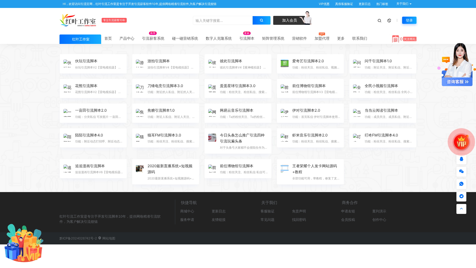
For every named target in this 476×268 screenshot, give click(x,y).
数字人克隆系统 (219, 38)
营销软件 (299, 38)
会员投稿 (348, 219)
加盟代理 (322, 38)
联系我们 (359, 38)
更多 (341, 38)
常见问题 (267, 219)
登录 (409, 20)
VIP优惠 (323, 4)
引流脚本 (246, 38)
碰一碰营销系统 (185, 38)
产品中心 (126, 38)
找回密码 (299, 219)
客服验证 (267, 211)
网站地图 (108, 238)
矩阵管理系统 (273, 38)
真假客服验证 (343, 4)
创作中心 (379, 219)
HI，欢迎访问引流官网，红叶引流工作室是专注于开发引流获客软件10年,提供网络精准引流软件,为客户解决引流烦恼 (139, 4)
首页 (108, 38)
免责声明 (299, 211)
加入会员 (289, 20)
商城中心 (187, 211)
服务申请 (187, 219)
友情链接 (219, 219)
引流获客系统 (153, 38)
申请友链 (348, 211)
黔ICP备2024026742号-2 (78, 238)
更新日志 (364, 4)
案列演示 (379, 211)
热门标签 (382, 4)
